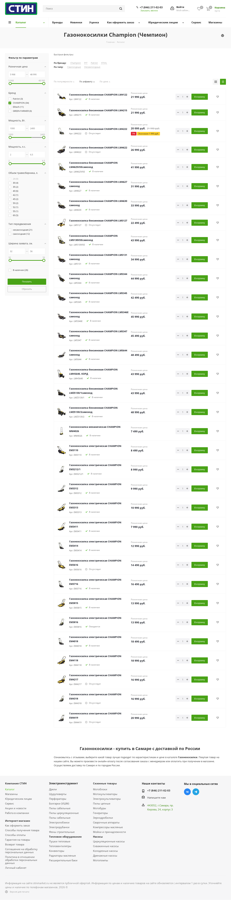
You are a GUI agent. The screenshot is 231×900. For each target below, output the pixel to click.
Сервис (9, 803)
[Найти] (121, 8)
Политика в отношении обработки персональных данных (21, 860)
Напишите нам (156, 797)
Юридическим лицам (18, 798)
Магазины (11, 794)
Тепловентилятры (60, 846)
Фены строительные (62, 832)
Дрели (53, 789)
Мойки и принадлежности (109, 832)
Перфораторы (57, 798)
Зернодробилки (103, 817)
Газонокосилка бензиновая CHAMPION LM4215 (98, 110)
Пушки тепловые (59, 841)
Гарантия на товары (17, 839)
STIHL (104, 63)
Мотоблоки (100, 789)
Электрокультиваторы (107, 798)
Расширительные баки (63, 860)
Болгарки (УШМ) (59, 803)
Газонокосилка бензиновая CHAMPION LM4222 (98, 129)
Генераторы (100, 813)
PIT (85, 63)
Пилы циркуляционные (64, 813)
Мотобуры (99, 808)
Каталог (10, 789)
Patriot (94, 63)
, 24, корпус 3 (164, 809)
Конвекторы (56, 850)
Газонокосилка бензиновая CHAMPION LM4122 (98, 94)
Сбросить (27, 288)
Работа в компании (17, 813)
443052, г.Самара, (158, 805)
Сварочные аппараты (106, 822)
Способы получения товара (22, 830)
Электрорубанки (59, 827)
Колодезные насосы (105, 850)
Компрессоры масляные (108, 827)
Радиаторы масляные (62, 855)
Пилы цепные (101, 803)
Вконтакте (187, 791)
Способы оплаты (15, 835)
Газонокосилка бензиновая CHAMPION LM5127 (98, 220)
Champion (75, 63)
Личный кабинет (15, 867)
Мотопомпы (100, 860)
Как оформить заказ (17, 825)
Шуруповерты (57, 794)
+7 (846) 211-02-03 (151, 7)
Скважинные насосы (106, 846)
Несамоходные (92, 67)
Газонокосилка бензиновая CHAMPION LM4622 (98, 147)
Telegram (195, 791)
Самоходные (74, 67)
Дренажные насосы (105, 855)
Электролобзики (59, 822)
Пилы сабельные (59, 808)
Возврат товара (14, 844)
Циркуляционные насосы (109, 841)
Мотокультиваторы (105, 794)
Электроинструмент (63, 783)
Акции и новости (15, 808)
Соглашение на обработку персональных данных (21, 850)
